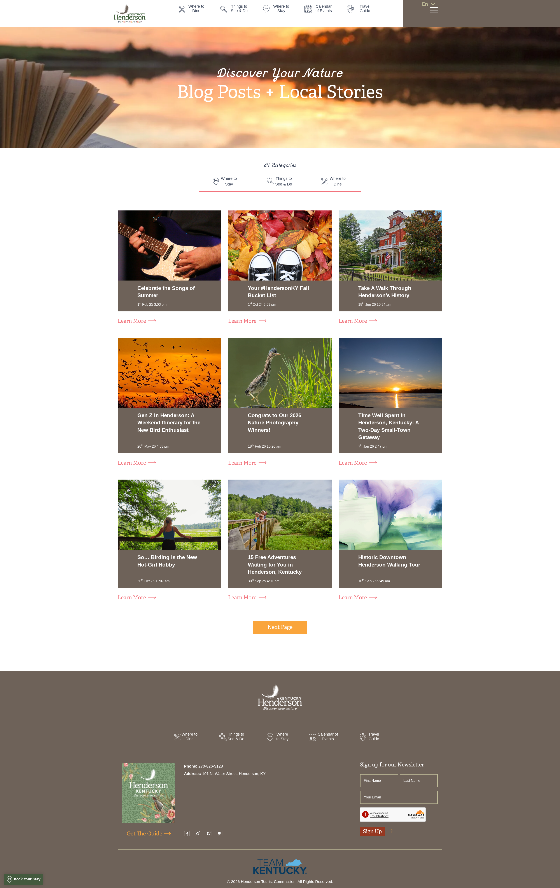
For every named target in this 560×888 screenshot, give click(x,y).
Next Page (280, 627)
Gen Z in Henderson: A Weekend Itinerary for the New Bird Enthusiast (168, 422)
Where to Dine (338, 181)
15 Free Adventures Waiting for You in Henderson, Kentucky (275, 564)
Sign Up (372, 831)
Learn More (132, 321)
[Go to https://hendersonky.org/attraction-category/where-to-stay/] (279, 9)
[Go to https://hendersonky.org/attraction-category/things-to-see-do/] (237, 9)
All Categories (280, 166)
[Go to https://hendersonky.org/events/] (321, 9)
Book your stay (27, 879)
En (425, 4)
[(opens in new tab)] (280, 866)
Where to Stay (229, 181)
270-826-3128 (210, 766)
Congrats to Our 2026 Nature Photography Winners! (274, 422)
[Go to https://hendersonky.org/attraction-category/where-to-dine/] (195, 9)
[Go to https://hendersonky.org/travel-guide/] (363, 9)
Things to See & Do (283, 181)
